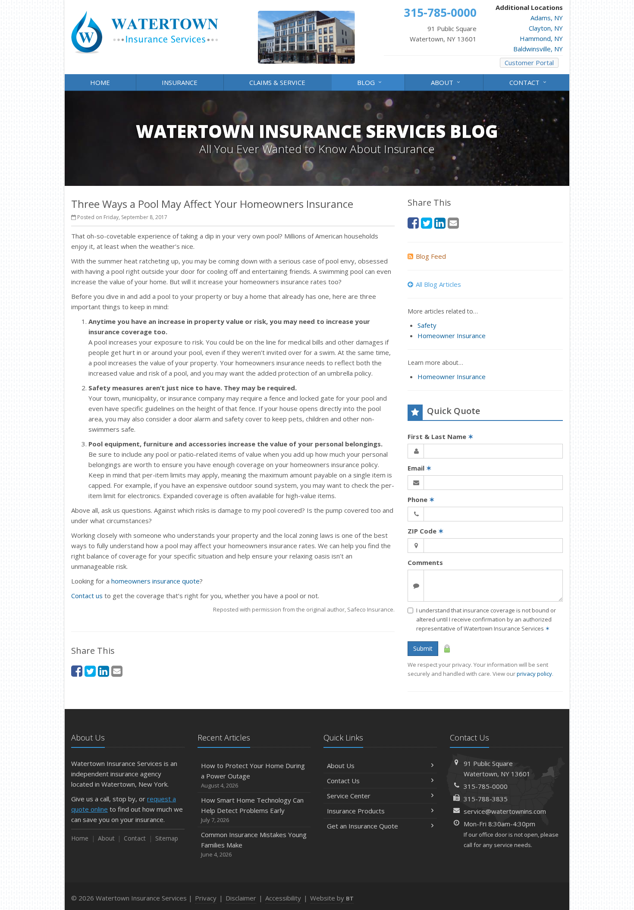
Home (100, 82)
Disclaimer (241, 898)
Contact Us (343, 780)
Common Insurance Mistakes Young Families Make (254, 844)
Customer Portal (529, 62)
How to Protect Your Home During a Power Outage (253, 775)
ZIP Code (426, 531)
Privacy (206, 898)
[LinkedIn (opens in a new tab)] (103, 671)
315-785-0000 (486, 786)
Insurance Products (356, 810)
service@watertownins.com (505, 811)
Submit (423, 648)
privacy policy (534, 674)
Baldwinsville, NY (538, 48)
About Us (341, 765)
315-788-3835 (486, 798)
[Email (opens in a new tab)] (116, 671)
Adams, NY (546, 17)
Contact (529, 82)
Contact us (87, 595)
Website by (332, 898)
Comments (425, 562)
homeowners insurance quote (155, 581)
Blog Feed (431, 256)
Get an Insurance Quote (362, 826)
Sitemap (166, 838)
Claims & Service (277, 82)
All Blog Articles (438, 284)
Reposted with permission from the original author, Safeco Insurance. (304, 609)
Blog (370, 82)
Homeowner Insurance (451, 335)
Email (420, 468)
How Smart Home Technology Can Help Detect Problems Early (252, 810)
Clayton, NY (546, 28)
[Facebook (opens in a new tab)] (76, 671)
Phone (421, 499)
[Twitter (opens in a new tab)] (90, 671)
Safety (426, 325)
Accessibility (283, 898)
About (446, 82)
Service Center (348, 795)
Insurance (180, 82)
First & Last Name (441, 436)
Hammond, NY (541, 38)
